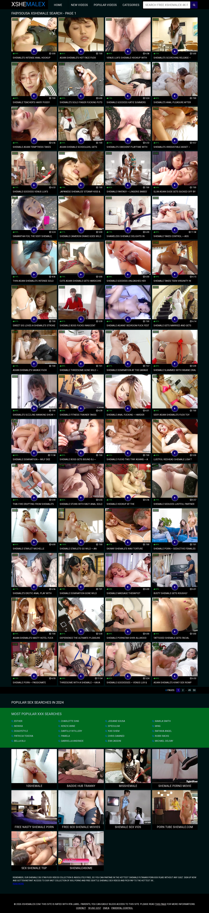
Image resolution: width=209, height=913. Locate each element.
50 (194, 690)
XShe (28, 4)
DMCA (106, 908)
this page (160, 904)
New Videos (79, 5)
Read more (18, 884)
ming (157, 726)
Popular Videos (105, 5)
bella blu (19, 741)
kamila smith (162, 721)
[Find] (194, 5)
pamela (65, 736)
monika (18, 726)
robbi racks (161, 736)
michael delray (163, 741)
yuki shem (113, 731)
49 (189, 690)
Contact (81, 908)
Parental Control (122, 908)
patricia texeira (23, 736)
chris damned (115, 736)
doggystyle (21, 731)
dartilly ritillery (71, 731)
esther (18, 721)
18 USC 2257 (94, 908)
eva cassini (114, 741)
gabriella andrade (71, 741)
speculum (113, 726)
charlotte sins (69, 721)
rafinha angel (163, 731)
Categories (131, 5)
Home (58, 5)
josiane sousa (116, 721)
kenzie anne (67, 726)
